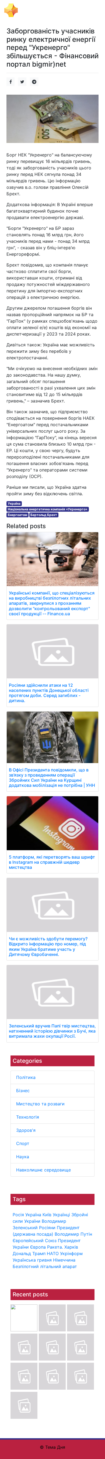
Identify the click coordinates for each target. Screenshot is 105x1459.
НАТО (53, 1253)
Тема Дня (31, 9)
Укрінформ (71, 1253)
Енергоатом (17, 515)
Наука (22, 1156)
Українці (61, 1214)
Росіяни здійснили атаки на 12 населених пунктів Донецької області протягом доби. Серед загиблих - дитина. (49, 692)
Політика (26, 1077)
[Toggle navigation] (93, 10)
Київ (47, 1214)
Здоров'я (26, 1130)
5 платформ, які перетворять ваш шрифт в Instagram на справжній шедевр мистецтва (52, 862)
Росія (18, 1214)
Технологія (27, 1117)
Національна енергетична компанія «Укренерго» (48, 509)
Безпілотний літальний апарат (45, 1266)
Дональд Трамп (29, 1253)
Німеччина (64, 1260)
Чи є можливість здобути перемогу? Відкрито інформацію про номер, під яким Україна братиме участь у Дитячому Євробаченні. (48, 946)
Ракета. (55, 1247)
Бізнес (23, 1090)
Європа (38, 1247)
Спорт (22, 1143)
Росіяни (47, 1227)
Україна (33, 1214)
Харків (71, 1247)
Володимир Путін (73, 1234)
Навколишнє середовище (43, 1170)
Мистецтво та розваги (40, 1103)
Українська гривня (32, 1260)
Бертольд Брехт (43, 515)
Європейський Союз (35, 1240)
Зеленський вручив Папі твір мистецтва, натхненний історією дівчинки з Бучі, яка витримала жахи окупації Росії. (52, 1031)
